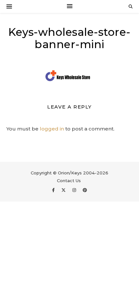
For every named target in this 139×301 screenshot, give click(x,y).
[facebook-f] (54, 189)
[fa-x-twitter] (64, 189)
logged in (52, 129)
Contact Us (69, 180)
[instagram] (74, 189)
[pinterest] (85, 189)
